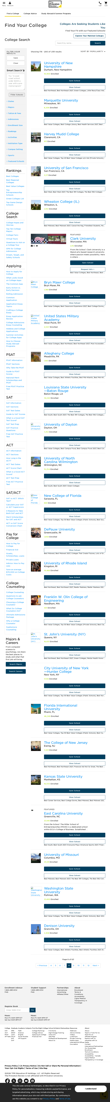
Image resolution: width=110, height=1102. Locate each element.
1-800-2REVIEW (11, 990)
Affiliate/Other (62, 994)
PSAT (6, 1034)
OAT (12, 1040)
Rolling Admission (14, 294)
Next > (96, 965)
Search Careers (16, 671)
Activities (12, 137)
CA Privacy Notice (27, 1066)
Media (87, 1042)
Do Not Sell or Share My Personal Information (59, 1066)
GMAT (13, 1033)
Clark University (83, 239)
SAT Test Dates (13, 411)
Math (20, 1030)
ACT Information (13, 451)
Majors (11, 107)
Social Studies (23, 1036)
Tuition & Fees (14, 113)
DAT (12, 1038)
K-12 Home (52, 1030)
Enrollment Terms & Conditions (78, 992)
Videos (72, 1034)
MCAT (13, 1036)
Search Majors (16, 664)
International (62, 990)
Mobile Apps (74, 1040)
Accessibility (79, 996)
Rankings (12, 131)
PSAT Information (14, 360)
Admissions (13, 119)
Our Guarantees (90, 1048)
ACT (6, 1033)
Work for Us (89, 1034)
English (20, 1034)
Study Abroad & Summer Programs (56, 14)
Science (21, 1033)
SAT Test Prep (12, 424)
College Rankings (38, 1030)
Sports (11, 155)
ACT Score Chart (14, 468)
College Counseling (15, 592)
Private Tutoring (75, 1038)
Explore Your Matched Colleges (89, 36)
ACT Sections (12, 455)
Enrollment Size (15, 125)
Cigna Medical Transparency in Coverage (80, 1001)
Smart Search (14, 70)
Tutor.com (52, 1034)
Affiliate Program (91, 1036)
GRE (12, 1030)
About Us (52, 1040)
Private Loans (12, 560)
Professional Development (58, 1038)
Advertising (61, 992)
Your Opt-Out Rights (14, 1068)
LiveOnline (73, 1036)
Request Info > (87, 269)
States (11, 101)
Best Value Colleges (15, 186)
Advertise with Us (91, 1040)
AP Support (22, 1038)
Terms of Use (64, 1099)
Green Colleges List (15, 199)
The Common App (14, 284)
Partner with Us (90, 1038)
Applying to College (39, 1034)
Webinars (73, 1030)
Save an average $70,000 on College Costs (15, 572)
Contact (87, 1044)
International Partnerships (94, 1046)
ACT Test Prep (12, 478)
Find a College (13, 14)
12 (88, 965)
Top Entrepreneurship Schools (14, 192)
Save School (74, 81)
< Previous (42, 965)
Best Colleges (12, 176)
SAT (6, 1030)
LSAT (13, 1034)
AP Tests (8, 1036)
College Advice (30, 14)
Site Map (43, 1068)
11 (83, 965)
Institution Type (15, 143)
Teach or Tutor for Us (92, 1033)
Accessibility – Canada (92, 1056)
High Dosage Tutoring (56, 1033)
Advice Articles (75, 1033)
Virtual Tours (12, 239)
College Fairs (12, 235)
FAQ (6, 992)
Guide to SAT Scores (15, 414)
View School (74, 87)
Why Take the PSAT (15, 368)
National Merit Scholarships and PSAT (14, 380)
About (87, 1030)
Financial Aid (12, 550)
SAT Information (13, 403)
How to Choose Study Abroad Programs (13, 343)
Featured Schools (16, 161)
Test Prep (52, 1036)
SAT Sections (12, 407)
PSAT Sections (13, 364)
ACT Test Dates (13, 464)
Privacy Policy (49, 1099)
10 (79, 965)
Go (32, 1010)
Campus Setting (15, 149)
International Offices (77, 1042)
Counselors (74, 1044)
